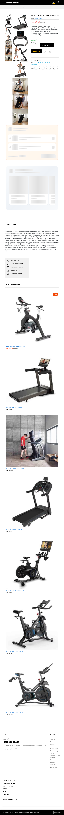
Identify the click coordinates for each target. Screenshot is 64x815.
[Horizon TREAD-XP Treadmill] (32, 380)
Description (11, 224)
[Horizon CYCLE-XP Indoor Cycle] (32, 563)
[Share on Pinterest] (43, 68)
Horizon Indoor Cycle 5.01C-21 (14, 651)
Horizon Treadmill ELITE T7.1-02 (15, 468)
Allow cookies (58, 812)
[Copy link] (57, 68)
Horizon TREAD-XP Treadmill (14, 407)
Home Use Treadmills (29, 7)
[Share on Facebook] (35, 68)
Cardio (14, 7)
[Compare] (49, 51)
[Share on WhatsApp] (50, 68)
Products (9, 7)
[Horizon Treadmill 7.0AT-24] (32, 502)
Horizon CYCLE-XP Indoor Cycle (15, 590)
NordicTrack (38, 18)
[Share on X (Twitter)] (39, 68)
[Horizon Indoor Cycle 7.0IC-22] (32, 685)
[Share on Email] (53, 68)
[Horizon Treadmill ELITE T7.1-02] (32, 441)
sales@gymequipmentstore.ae (11, 749)
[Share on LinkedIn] (46, 68)
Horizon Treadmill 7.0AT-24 (14, 529)
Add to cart (46, 45)
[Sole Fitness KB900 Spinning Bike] (32, 319)
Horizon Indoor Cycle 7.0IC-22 (15, 712)
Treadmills (20, 7)
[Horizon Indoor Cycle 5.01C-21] (32, 624)
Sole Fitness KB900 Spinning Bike (15, 346)
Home (4, 7)
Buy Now (36, 51)
